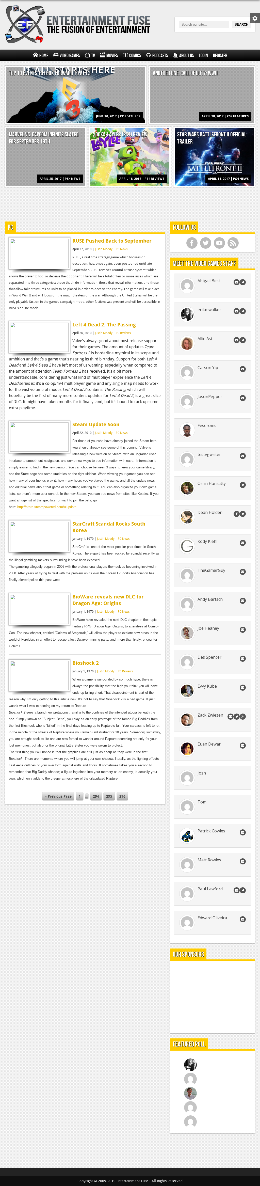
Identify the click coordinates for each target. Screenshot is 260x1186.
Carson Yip (208, 367)
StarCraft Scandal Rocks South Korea (108, 527)
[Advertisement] (130, 203)
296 (122, 796)
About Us (186, 56)
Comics (135, 56)
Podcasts (160, 56)
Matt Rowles (209, 860)
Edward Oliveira (212, 918)
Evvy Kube (207, 686)
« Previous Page (58, 796)
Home (43, 56)
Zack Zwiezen (210, 715)
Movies (112, 56)
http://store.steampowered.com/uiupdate (46, 507)
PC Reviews (123, 333)
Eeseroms (207, 425)
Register (220, 56)
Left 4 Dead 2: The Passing (104, 324)
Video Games (70, 56)
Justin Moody (103, 249)
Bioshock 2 (85, 662)
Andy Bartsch (210, 599)
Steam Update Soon (96, 424)
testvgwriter (209, 454)
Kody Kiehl (207, 541)
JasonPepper (210, 396)
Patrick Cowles (211, 831)
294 (96, 796)
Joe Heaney (208, 628)
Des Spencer (209, 657)
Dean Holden (210, 512)
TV (93, 56)
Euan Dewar (209, 744)
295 (109, 796)
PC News (121, 249)
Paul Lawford (210, 889)
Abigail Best (209, 280)
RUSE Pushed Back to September (112, 240)
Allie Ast (205, 338)
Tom (202, 802)
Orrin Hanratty (212, 483)
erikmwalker (209, 309)
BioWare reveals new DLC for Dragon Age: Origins (108, 600)
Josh (202, 773)
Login (203, 56)
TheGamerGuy (211, 570)
